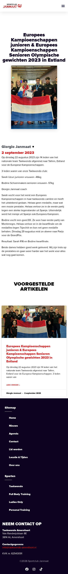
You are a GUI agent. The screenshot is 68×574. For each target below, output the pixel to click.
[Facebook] (27, 569)
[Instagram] (34, 569)
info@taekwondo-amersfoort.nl (19, 547)
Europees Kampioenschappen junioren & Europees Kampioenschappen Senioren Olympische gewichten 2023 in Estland (29, 354)
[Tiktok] (41, 569)
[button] (63, 5)
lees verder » (13, 385)
